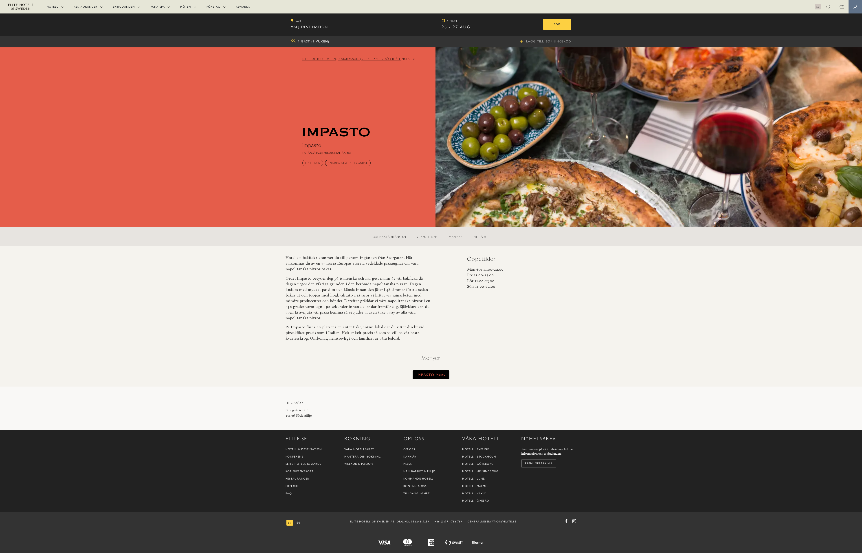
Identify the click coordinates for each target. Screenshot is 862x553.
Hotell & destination (304, 449)
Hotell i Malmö (475, 486)
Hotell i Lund (474, 478)
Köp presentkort (300, 471)
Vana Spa (157, 6)
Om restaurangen (389, 236)
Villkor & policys (359, 463)
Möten (185, 6)
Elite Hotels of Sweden (319, 59)
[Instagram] (574, 521)
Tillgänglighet (416, 493)
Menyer (456, 236)
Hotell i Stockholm (479, 456)
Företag (213, 6)
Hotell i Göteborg (478, 463)
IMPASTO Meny (430, 375)
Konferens (294, 456)
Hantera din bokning (362, 456)
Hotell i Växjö (474, 493)
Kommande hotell (418, 478)
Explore (292, 486)
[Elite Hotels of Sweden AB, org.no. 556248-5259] (21, 7)
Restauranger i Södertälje (381, 59)
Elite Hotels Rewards (303, 463)
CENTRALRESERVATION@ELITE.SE (492, 521)
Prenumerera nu (538, 463)
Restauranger (85, 6)
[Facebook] (566, 521)
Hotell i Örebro (475, 500)
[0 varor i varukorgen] (842, 6)
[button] (828, 6)
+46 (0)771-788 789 (448, 521)
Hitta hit (481, 236)
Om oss (409, 449)
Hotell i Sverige (475, 449)
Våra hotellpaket (359, 449)
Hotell (52, 6)
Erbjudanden (124, 6)
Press (407, 463)
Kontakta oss (415, 486)
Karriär (409, 456)
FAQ (289, 493)
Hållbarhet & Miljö (419, 471)
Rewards (243, 6)
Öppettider (427, 236)
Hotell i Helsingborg (480, 471)
